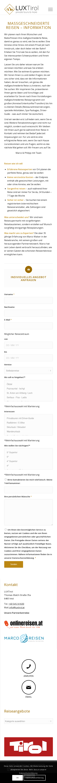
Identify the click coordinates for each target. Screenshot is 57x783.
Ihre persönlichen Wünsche (18, 496)
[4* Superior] (28, 461)
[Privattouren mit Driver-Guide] (28, 418)
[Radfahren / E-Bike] (28, 422)
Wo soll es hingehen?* (14, 377)
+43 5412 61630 (16, 603)
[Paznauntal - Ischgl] (28, 388)
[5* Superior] (28, 452)
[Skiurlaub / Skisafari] (28, 427)
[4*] (28, 465)
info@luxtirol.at (17, 607)
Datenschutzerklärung (35, 778)
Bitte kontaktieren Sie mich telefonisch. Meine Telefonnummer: (28, 481)
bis (5, 351)
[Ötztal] (28, 384)
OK (17, 778)
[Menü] (49, 9)
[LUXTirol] (23, 9)
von (6, 339)
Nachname (9, 307)
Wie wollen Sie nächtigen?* (17, 445)
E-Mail (8, 319)
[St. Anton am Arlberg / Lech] (28, 393)
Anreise (8, 364)
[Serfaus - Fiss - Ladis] (28, 397)
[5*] (28, 456)
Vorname (9, 294)
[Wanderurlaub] (28, 431)
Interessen (9, 411)
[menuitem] (49, 9)
